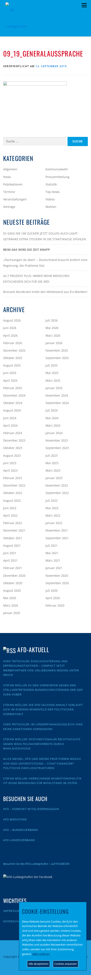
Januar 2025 (54, 388)
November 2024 (57, 395)
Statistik (51, 184)
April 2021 (10, 560)
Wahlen (51, 207)
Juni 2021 (9, 553)
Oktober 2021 (12, 538)
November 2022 (57, 485)
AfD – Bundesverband (20, 830)
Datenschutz (13, 921)
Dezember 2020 (14, 576)
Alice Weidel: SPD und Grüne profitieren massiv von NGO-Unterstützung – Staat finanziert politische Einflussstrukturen (42, 763)
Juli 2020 (52, 590)
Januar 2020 (11, 613)
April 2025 (10, 380)
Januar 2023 (54, 478)
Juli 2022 (52, 500)
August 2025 (12, 365)
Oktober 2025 (12, 358)
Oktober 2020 (12, 583)
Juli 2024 (52, 410)
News (7, 177)
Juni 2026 (9, 328)
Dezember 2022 (14, 485)
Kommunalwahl (57, 169)
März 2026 (53, 335)
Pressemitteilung (57, 177)
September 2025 (57, 358)
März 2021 (53, 560)
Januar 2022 (54, 523)
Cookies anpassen (65, 964)
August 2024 (12, 410)
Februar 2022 (12, 523)
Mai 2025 (52, 373)
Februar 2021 (12, 568)
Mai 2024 (52, 418)
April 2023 (10, 470)
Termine (9, 192)
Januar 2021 (54, 568)
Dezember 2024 (14, 395)
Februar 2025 (12, 388)
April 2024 (10, 425)
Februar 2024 (12, 433)
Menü (84, 5)
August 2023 (12, 455)
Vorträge (9, 207)
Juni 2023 (9, 463)
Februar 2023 (12, 478)
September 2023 (57, 448)
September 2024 (57, 403)
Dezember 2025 (14, 350)
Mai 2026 (52, 328)
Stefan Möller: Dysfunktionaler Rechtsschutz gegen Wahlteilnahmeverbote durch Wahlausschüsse (41, 743)
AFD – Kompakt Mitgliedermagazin (31, 809)
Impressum (12, 911)
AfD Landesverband (19, 840)
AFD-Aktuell (33, 649)
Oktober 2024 (12, 403)
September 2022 (57, 493)
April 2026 (10, 335)
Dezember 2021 (14, 530)
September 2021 (57, 538)
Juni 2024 (9, 418)
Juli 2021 (52, 545)
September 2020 (57, 583)
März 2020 (10, 605)
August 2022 (12, 500)
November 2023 (57, 440)
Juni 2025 (9, 373)
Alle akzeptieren (38, 964)
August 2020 (12, 590)
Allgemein (10, 169)
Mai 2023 (52, 463)
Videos (50, 199)
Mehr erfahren (41, 954)
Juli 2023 (52, 455)
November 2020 (57, 576)
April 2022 (10, 515)
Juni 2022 (9, 508)
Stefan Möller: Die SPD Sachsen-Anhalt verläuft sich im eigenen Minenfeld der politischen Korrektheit (43, 709)
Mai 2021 (52, 553)
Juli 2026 (52, 320)
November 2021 (57, 530)
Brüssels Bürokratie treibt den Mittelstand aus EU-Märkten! (45, 292)
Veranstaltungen (15, 199)
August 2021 (12, 545)
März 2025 (53, 380)
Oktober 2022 (12, 493)
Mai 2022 (52, 508)
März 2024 (53, 425)
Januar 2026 (54, 343)
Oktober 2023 (12, 448)
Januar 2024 (54, 433)
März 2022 (53, 515)
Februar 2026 (12, 343)
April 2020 (53, 598)
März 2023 (53, 470)
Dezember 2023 (14, 440)
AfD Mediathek (15, 819)
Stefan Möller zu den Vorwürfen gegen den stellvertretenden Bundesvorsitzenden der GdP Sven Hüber (43, 689)
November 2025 (57, 350)
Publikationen (13, 184)
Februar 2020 (55, 605)
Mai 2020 (9, 598)
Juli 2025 (52, 365)
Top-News (53, 192)
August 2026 (12, 320)
